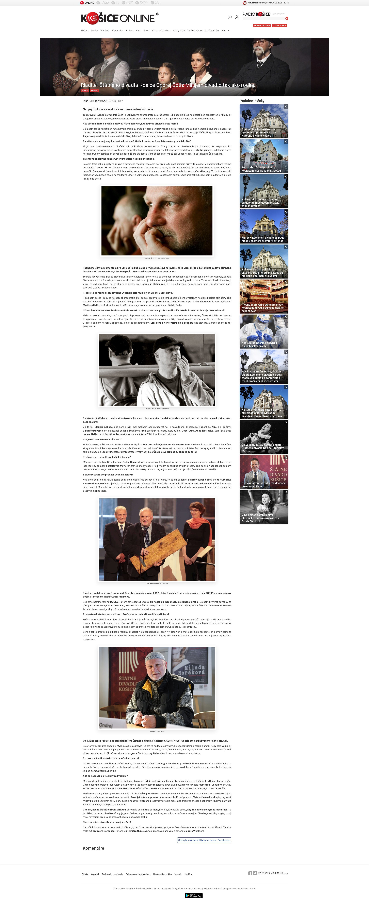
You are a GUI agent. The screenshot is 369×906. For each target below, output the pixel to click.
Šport (146, 30)
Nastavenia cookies (162, 874)
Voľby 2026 (179, 30)
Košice (84, 30)
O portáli (95, 874)
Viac (224, 30)
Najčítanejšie (212, 30)
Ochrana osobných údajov (138, 874)
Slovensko (117, 30)
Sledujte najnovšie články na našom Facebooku (204, 840)
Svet (138, 30)
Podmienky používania (112, 874)
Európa (129, 30)
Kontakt (178, 874)
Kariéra (188, 874)
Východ (105, 30)
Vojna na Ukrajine (161, 30)
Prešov (94, 30)
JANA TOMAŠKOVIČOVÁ (94, 101)
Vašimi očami (195, 30)
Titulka (85, 874)
